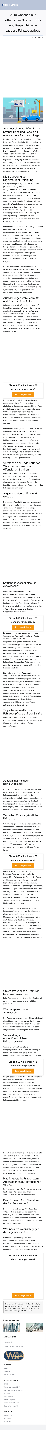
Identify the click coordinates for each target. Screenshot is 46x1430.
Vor (39, 37)
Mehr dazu (28, 1311)
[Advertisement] (23, 68)
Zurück (33, 37)
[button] (4, 1327)
